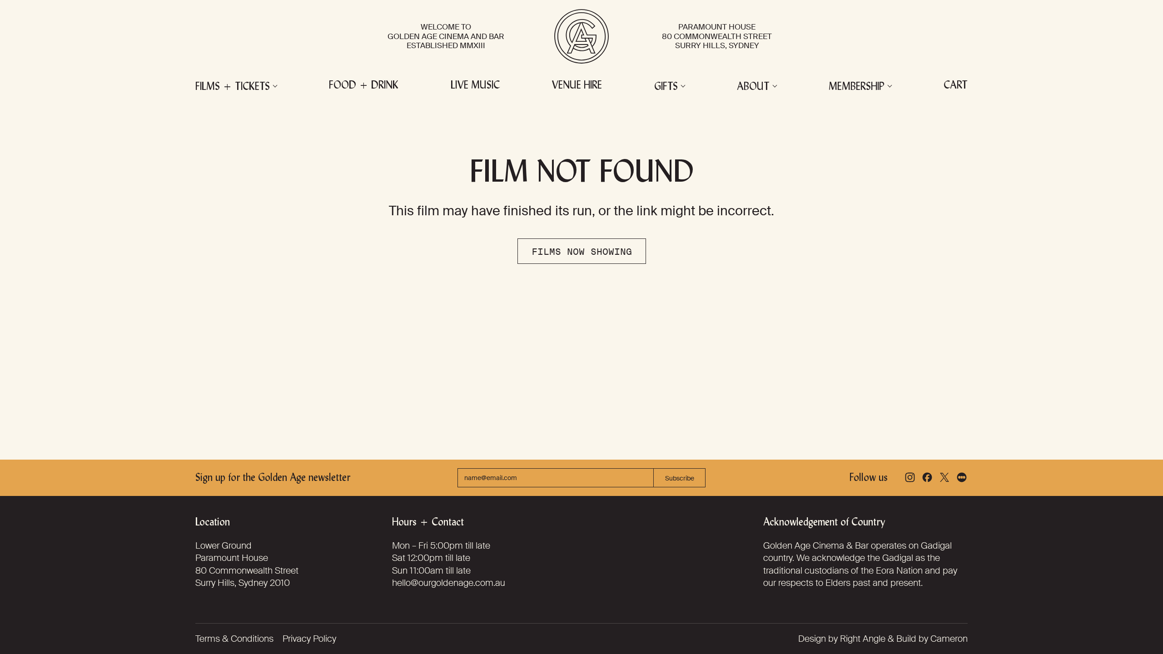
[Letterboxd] (962, 477)
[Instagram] (910, 477)
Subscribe (679, 478)
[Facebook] (927, 477)
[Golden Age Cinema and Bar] (581, 36)
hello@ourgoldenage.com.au (448, 583)
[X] (944, 477)
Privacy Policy (309, 638)
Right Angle (862, 638)
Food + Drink (363, 86)
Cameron (949, 638)
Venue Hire (577, 86)
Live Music (475, 86)
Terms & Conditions (234, 638)
